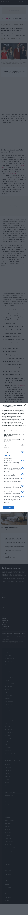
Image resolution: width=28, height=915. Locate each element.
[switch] (22, 434)
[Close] (25, 405)
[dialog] (14, 457)
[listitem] (14, 431)
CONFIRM (8, 507)
